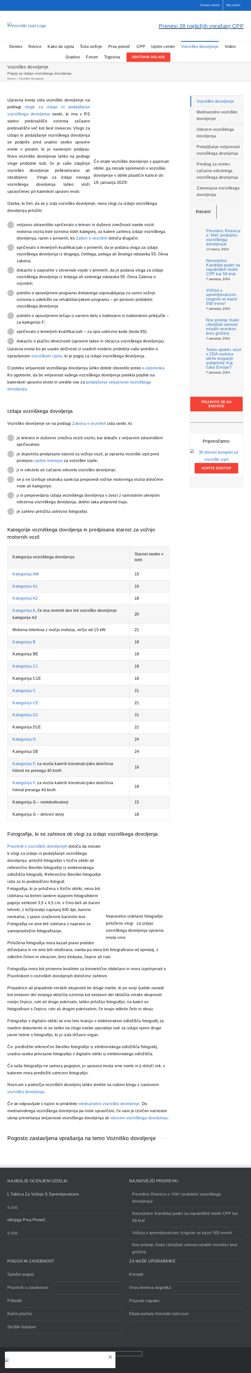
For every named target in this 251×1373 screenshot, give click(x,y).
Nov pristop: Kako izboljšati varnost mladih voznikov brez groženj (222, 326)
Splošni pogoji (20, 1274)
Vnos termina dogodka (150, 1287)
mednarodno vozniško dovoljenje (109, 1104)
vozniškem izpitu (46, 356)
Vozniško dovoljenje (215, 101)
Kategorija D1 (25, 715)
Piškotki (14, 1301)
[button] (178, 57)
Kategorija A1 (25, 586)
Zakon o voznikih (92, 238)
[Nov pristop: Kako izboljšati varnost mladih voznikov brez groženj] (196, 329)
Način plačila (19, 1314)
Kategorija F (24, 764)
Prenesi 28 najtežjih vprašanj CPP (201, 26)
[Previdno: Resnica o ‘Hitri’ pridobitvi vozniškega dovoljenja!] (196, 239)
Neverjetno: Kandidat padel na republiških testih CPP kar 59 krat (223, 267)
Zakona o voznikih (89, 423)
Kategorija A (24, 610)
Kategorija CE (26, 703)
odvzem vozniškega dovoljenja (139, 1118)
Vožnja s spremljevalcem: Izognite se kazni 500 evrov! (222, 297)
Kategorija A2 (25, 598)
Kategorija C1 (25, 666)
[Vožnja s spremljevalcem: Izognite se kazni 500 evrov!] (196, 299)
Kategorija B (24, 642)
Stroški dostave (21, 1327)
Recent (203, 211)
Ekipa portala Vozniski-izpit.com (158, 1314)
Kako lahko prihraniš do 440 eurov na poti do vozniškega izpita (60, 1357)
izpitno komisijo (48, 461)
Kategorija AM (26, 574)
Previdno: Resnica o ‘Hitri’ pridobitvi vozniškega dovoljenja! (223, 237)
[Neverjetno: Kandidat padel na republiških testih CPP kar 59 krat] (196, 270)
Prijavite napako (144, 1301)
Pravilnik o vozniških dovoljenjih (37, 846)
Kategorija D (24, 739)
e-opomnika (152, 368)
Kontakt (136, 1274)
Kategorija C (24, 691)
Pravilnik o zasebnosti (27, 1287)
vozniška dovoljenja (25, 1092)
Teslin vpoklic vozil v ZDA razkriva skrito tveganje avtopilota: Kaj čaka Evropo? (223, 358)
